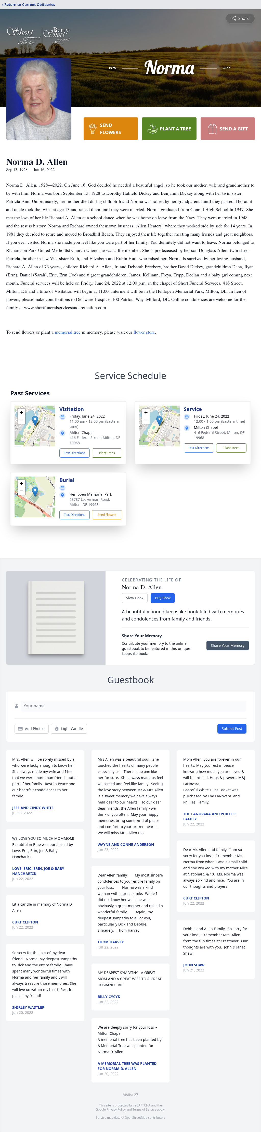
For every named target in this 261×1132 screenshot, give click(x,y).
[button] (35, 421)
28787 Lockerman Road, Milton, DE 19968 (90, 502)
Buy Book (163, 597)
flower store (144, 332)
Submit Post (232, 728)
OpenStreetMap (136, 1117)
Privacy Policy (116, 1109)
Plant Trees (107, 453)
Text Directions (74, 453)
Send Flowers (107, 515)
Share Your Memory (227, 645)
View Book (134, 597)
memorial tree (68, 332)
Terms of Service (144, 1109)
